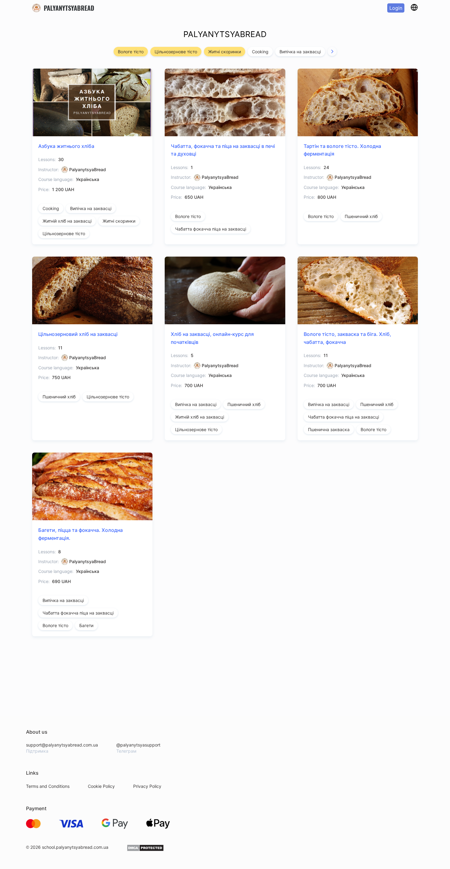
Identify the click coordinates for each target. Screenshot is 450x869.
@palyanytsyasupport (138, 744)
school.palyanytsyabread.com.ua (75, 847)
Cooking (260, 51)
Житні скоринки (224, 51)
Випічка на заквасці (300, 51)
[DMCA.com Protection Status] (145, 849)
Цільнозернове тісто (176, 51)
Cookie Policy (101, 786)
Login (395, 8)
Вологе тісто (131, 51)
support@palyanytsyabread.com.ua (62, 744)
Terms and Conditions (47, 786)
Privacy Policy (147, 786)
